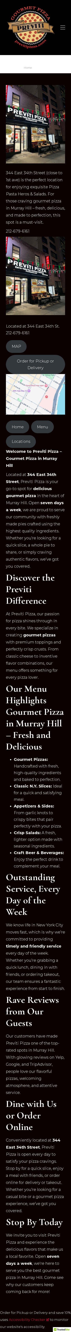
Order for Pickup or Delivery (35, 364)
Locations (21, 441)
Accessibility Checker (27, 1320)
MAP (16, 346)
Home (28, 67)
